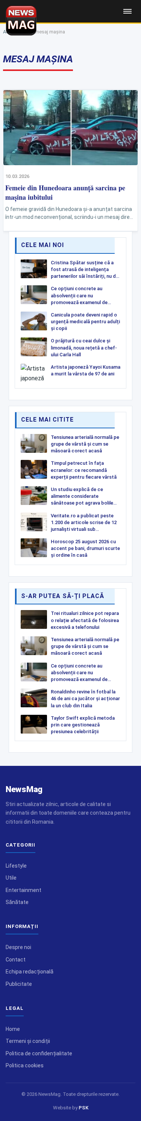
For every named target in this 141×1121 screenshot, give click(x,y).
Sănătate (17, 902)
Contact (16, 960)
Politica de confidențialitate (39, 1053)
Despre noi (18, 947)
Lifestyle (16, 866)
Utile (11, 878)
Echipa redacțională (29, 972)
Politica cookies (25, 1065)
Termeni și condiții (28, 1041)
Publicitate (19, 984)
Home (13, 1029)
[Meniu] (127, 11)
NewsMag (24, 789)
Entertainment (23, 890)
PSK (83, 1107)
